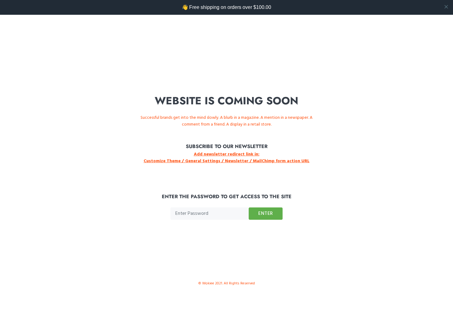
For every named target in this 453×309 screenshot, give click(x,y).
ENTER (265, 214)
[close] (446, 6)
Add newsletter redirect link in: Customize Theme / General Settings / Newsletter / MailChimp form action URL (226, 158)
